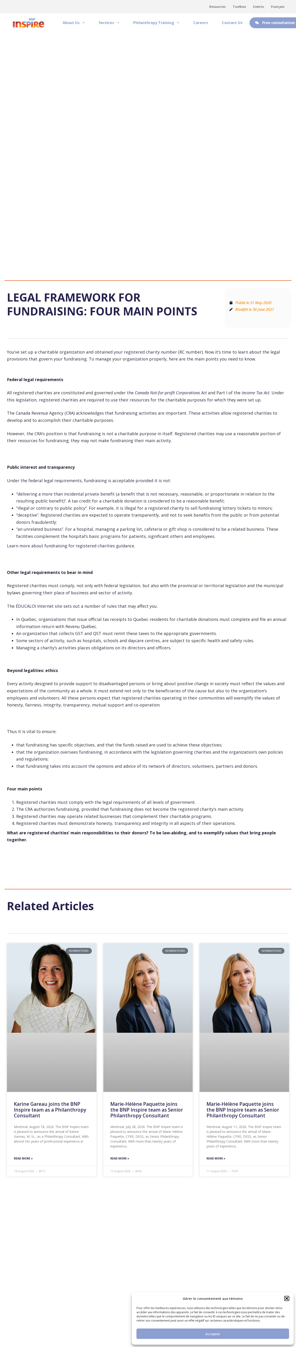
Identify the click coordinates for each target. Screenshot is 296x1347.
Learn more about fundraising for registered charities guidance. (71, 546)
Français (277, 6)
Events (258, 6)
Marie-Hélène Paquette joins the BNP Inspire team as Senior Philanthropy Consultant (146, 1110)
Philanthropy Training (153, 22)
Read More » (23, 1158)
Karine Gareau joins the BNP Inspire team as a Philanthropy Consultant (50, 1110)
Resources (217, 6)
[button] (286, 1298)
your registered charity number (145, 352)
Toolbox (239, 6)
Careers (200, 22)
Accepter (212, 1334)
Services (106, 22)
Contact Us (232, 22)
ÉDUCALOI (26, 606)
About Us (71, 22)
